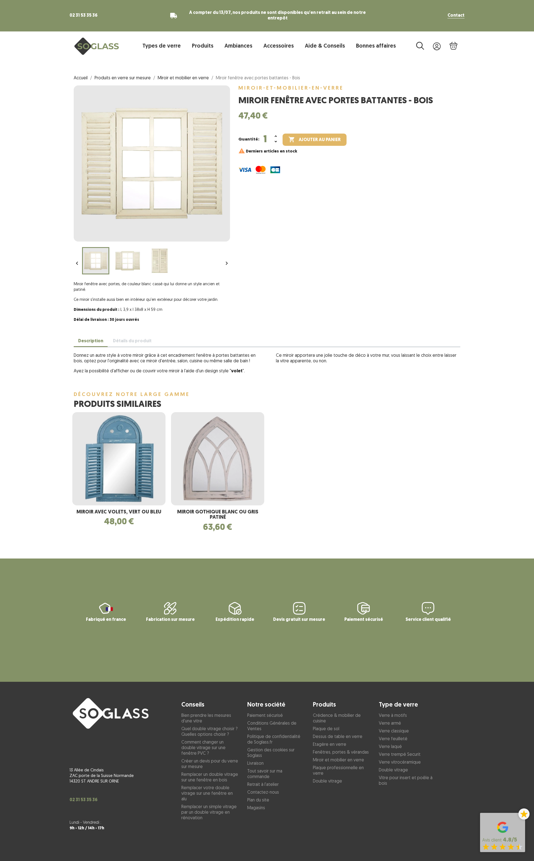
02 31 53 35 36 (84, 15)
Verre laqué (390, 747)
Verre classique (394, 731)
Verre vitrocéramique (400, 762)
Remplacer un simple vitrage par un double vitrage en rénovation (209, 812)
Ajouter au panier (314, 139)
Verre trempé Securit (400, 754)
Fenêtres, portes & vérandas (341, 752)
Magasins (256, 808)
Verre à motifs (393, 716)
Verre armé (390, 723)
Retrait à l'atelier (263, 785)
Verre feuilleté (393, 739)
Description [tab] (90, 341)
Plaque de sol (326, 729)
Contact (456, 15)
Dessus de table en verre (337, 737)
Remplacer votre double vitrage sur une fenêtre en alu (207, 793)
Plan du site (258, 800)
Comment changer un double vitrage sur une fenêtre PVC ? (203, 748)
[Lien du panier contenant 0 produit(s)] (453, 46)
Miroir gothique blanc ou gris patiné (217, 515)
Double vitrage (327, 781)
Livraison (255, 763)
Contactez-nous (263, 792)
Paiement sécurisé (265, 716)
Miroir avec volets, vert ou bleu (118, 512)
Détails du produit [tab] (132, 341)
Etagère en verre (329, 744)
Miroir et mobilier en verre (338, 760)
